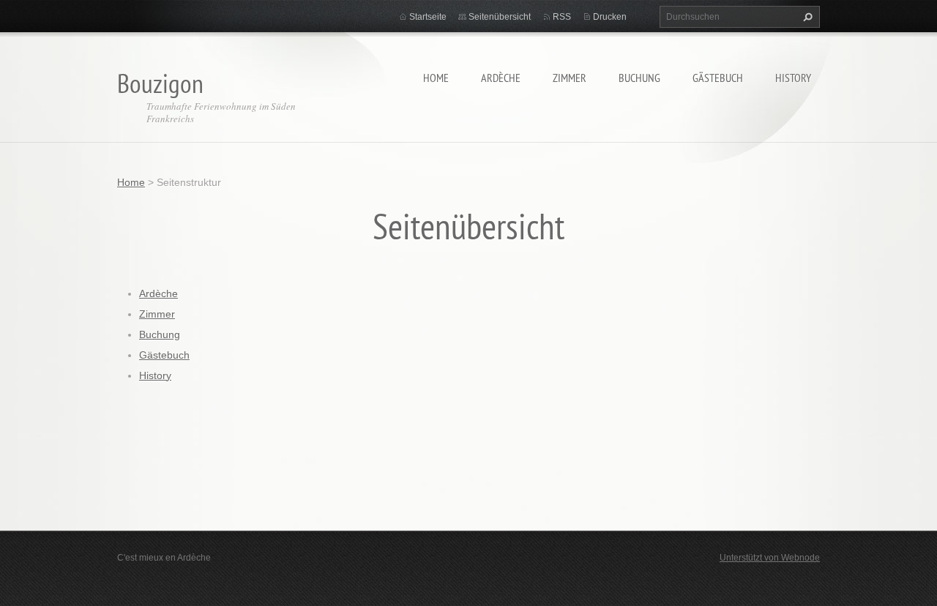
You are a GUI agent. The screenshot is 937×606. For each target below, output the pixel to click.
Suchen (806, 17)
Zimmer (569, 77)
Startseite (428, 17)
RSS (562, 17)
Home (436, 77)
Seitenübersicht (499, 17)
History (793, 77)
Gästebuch (718, 77)
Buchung (639, 77)
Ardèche (500, 77)
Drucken (610, 17)
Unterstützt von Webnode (770, 558)
